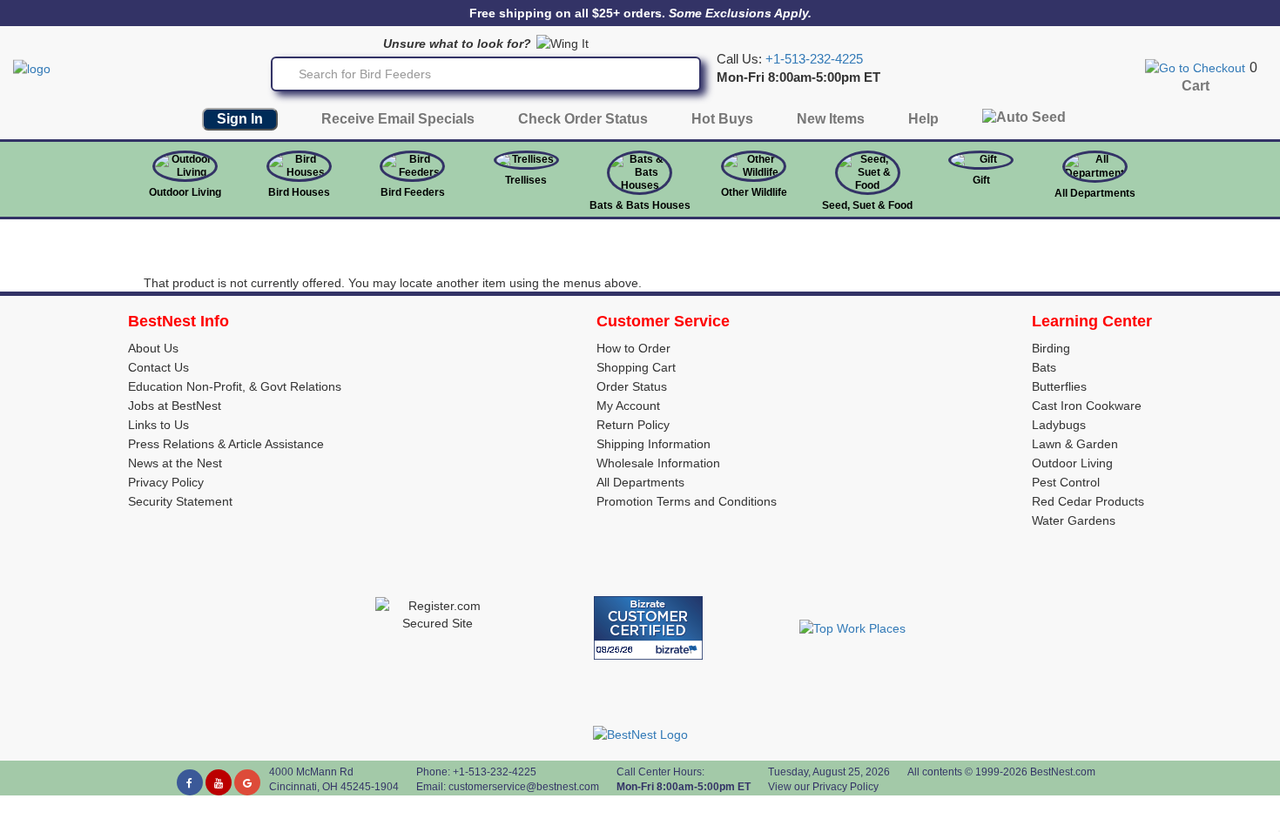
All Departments (1094, 193)
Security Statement (180, 501)
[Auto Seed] (1024, 121)
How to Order (633, 348)
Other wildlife (754, 192)
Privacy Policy (166, 482)
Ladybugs (1059, 425)
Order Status (631, 386)
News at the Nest (175, 463)
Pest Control (1066, 482)
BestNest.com (1062, 772)
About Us (153, 348)
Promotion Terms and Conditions (686, 501)
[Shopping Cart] (1195, 67)
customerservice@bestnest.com (523, 787)
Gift (981, 180)
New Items (831, 118)
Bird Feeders (413, 192)
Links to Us (158, 425)
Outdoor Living (185, 192)
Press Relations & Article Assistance (226, 444)
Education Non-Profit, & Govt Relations (234, 386)
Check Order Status (583, 118)
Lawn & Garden (1075, 444)
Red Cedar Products (1088, 501)
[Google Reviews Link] (247, 782)
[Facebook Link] (190, 782)
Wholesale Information (658, 463)
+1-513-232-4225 (814, 59)
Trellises (526, 180)
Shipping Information (653, 444)
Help (923, 118)
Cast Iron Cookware (1087, 406)
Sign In (240, 118)
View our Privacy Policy (823, 787)
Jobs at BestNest (174, 406)
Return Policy (633, 425)
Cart (1195, 85)
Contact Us (158, 367)
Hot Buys (722, 118)
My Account (628, 406)
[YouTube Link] (218, 782)
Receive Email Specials (398, 118)
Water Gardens (1073, 520)
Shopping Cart (636, 367)
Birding (1051, 348)
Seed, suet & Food (867, 205)
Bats (1044, 367)
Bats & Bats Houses (640, 205)
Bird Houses (299, 192)
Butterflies (1059, 386)
